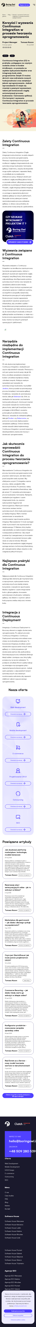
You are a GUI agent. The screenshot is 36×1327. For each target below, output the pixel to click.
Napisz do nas (24, 5)
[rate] (3, 47)
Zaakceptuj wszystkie (18, 1311)
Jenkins (5, 388)
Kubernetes (21, 418)
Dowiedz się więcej (16, 714)
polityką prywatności (20, 1306)
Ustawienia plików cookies (18, 1320)
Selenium (17, 397)
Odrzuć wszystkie (18, 1315)
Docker (11, 418)
